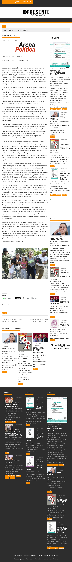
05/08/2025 (18, 456)
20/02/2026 (18, 425)
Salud (27, 425)
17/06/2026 (18, 398)
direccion (14, 40)
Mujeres (13, 475)
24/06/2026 (40, 457)
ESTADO (7, 475)
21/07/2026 (40, 398)
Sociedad (64, 109)
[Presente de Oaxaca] (3, 19)
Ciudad (52, 109)
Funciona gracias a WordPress (23, 559)
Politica (13, 421)
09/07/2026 (40, 428)
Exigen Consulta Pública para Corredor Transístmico (39, 320)
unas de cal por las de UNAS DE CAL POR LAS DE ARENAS (13, 320)
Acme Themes (53, 559)
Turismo (12, 478)
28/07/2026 (37, 343)
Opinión (4, 313)
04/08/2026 (6, 344)
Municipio (58, 109)
